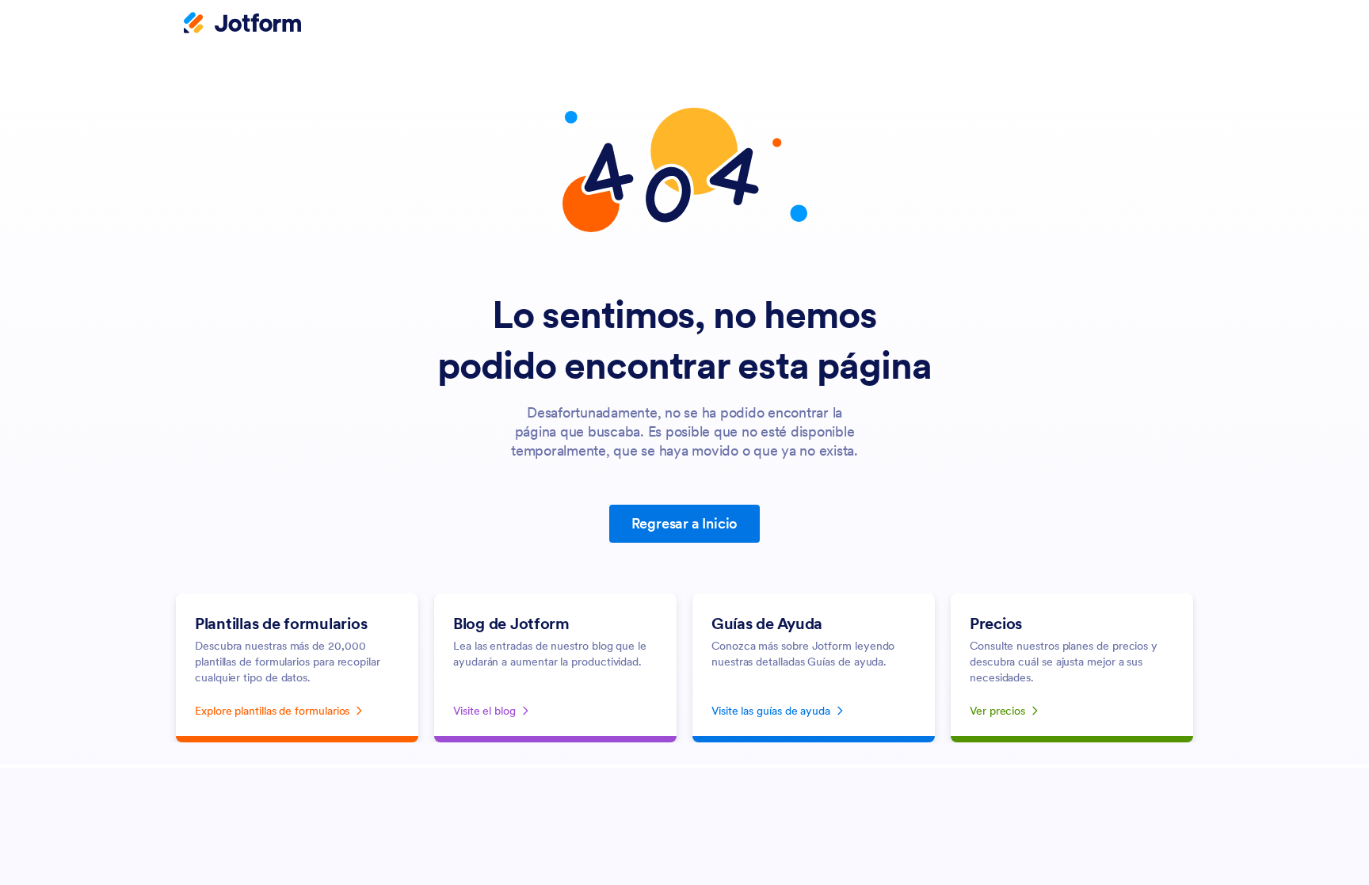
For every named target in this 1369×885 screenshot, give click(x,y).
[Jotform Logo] (242, 24)
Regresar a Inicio (684, 523)
